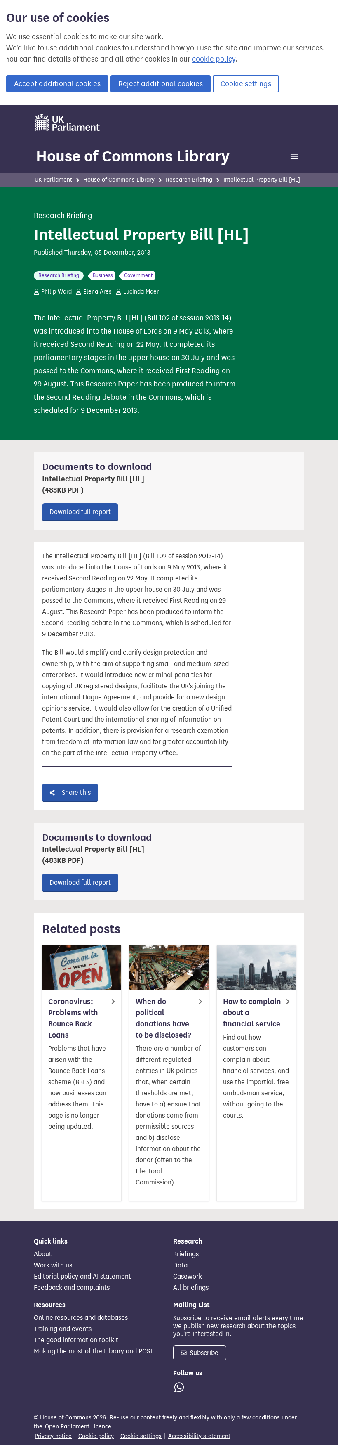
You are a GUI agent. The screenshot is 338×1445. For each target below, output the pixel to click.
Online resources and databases (81, 1318)
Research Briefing (189, 179)
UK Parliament (53, 179)
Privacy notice (53, 1436)
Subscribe (203, 1353)
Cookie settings (246, 83)
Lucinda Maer (141, 291)
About (43, 1254)
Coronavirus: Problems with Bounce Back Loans (73, 1018)
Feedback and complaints (72, 1287)
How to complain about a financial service (252, 1012)
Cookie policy (96, 1436)
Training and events (63, 1329)
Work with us (53, 1265)
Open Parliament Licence (78, 1426)
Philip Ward (56, 291)
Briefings (186, 1254)
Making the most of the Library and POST (93, 1351)
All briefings (191, 1287)
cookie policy (213, 59)
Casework (187, 1276)
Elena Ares (97, 291)
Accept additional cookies (57, 83)
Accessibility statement (199, 1436)
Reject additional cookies (160, 83)
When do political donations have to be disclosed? (163, 1018)
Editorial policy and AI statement (82, 1276)
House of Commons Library (133, 156)
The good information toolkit (76, 1340)
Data (180, 1265)
